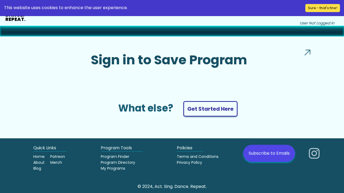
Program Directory (118, 162)
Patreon (57, 156)
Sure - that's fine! (322, 7)
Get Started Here (210, 109)
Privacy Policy (189, 162)
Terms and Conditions (197, 156)
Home (39, 156)
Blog (37, 168)
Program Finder (115, 156)
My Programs (113, 168)
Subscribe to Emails (269, 153)
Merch (56, 162)
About (39, 162)
